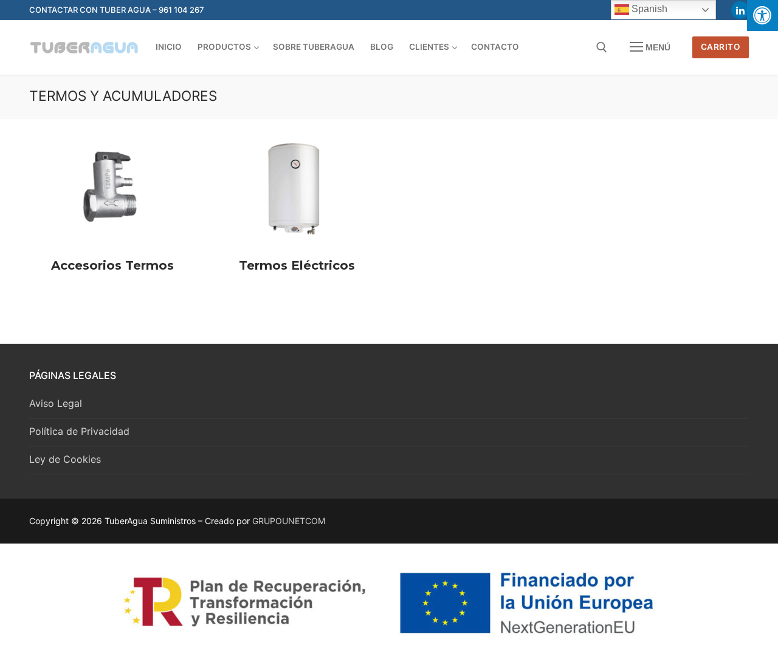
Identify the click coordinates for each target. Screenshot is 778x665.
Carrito (721, 47)
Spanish (648, 9)
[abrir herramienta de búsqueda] (601, 47)
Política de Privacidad (79, 431)
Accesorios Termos (112, 265)
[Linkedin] (740, 10)
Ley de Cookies (65, 459)
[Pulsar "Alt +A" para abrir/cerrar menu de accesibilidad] (762, 15)
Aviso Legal (55, 403)
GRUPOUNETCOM (288, 521)
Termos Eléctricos (297, 265)
